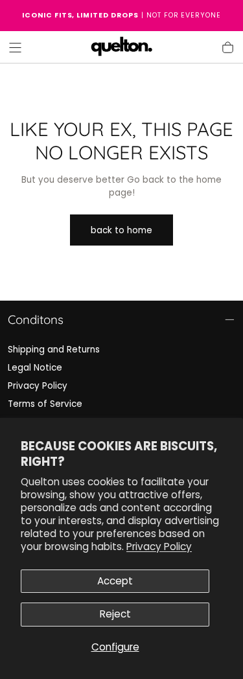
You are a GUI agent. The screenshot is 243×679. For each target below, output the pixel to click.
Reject (115, 614)
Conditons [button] (36, 319)
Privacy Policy (159, 546)
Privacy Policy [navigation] (37, 386)
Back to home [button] (121, 230)
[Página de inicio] (122, 47)
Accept (115, 581)
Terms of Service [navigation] (45, 404)
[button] (15, 47)
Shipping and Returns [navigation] (54, 349)
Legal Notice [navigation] (35, 368)
